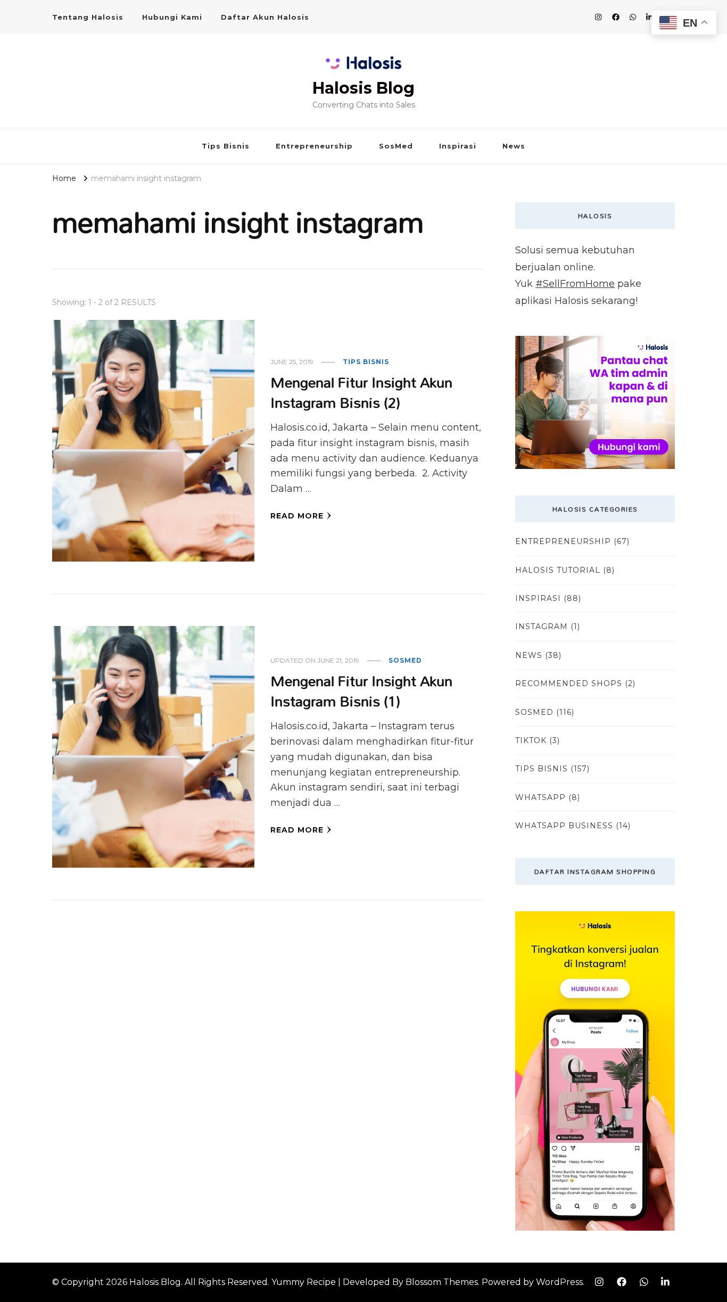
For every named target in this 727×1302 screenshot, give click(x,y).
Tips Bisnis (226, 146)
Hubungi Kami (172, 17)
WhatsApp (540, 797)
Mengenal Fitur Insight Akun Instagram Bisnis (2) (361, 392)
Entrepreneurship (314, 146)
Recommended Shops (568, 683)
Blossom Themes (442, 1282)
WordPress (559, 1282)
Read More (297, 516)
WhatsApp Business (564, 825)
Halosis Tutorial (557, 570)
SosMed (396, 146)
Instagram (541, 626)
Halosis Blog (363, 88)
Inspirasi (457, 146)
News (513, 146)
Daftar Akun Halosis (265, 17)
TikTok (531, 740)
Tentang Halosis (87, 17)
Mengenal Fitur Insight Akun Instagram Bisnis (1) (361, 690)
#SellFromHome (575, 284)
